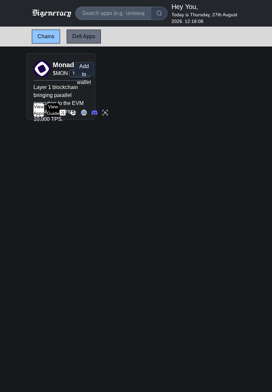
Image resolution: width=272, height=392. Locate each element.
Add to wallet (84, 69)
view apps (39, 110)
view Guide (53, 110)
